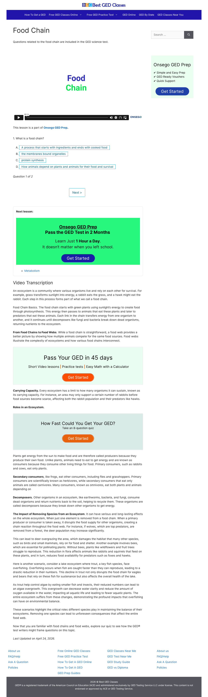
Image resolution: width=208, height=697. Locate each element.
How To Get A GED (70, 667)
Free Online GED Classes (74, 651)
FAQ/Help (14, 656)
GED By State (146, 14)
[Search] (188, 35)
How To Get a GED (35, 14)
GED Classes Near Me (121, 651)
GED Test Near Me (119, 656)
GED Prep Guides (69, 673)
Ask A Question (18, 662)
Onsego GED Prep (55, 127)
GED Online (129, 14)
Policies (13, 667)
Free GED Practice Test (100, 14)
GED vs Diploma (117, 667)
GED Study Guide (118, 662)
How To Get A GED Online (75, 662)
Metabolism (32, 270)
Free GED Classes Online (63, 14)
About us (14, 651)
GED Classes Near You (170, 14)
